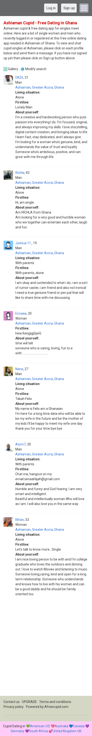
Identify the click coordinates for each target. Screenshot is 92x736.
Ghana (59, 87)
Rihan (19, 520)
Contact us (12, 702)
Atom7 (20, 444)
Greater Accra (42, 87)
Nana (19, 369)
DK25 (19, 77)
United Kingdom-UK (67, 731)
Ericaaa (20, 313)
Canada (78, 726)
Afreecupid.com (56, 707)
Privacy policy (14, 707)
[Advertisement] (46, 650)
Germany (17, 731)
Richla (19, 173)
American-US (40, 726)
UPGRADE (29, 702)
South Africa (38, 731)
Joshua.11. (23, 243)
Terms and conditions (55, 702)
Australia (61, 726)
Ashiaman (23, 87)
